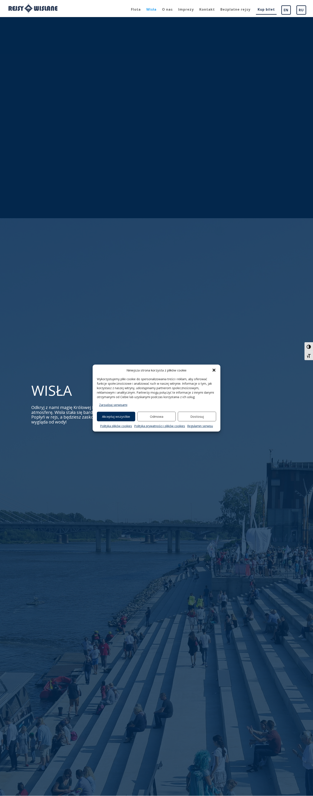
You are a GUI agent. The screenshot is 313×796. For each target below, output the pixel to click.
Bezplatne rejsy (235, 10)
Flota (136, 10)
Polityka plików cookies (116, 426)
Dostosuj (197, 416)
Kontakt (207, 10)
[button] (214, 370)
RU (301, 10)
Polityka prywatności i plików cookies (159, 426)
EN (286, 10)
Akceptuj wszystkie (116, 416)
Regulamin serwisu (200, 426)
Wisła (151, 10)
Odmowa (156, 416)
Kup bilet (266, 10)
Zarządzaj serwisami (113, 405)
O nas (167, 10)
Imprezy (186, 10)
